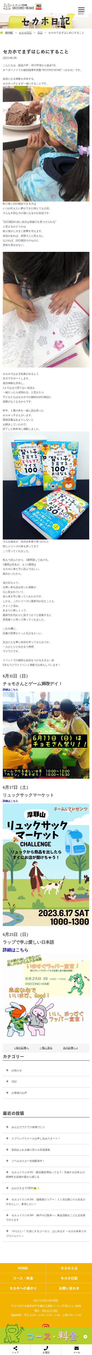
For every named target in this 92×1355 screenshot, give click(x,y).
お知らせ (17, 1070)
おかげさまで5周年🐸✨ (26, 1188)
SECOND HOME (46, 1300)
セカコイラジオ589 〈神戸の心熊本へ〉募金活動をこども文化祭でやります (45, 1218)
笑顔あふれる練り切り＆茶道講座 (31, 1149)
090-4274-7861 (50, 1310)
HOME (9, 32)
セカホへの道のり (23, 1288)
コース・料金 (23, 1278)
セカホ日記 (25, 32)
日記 (40, 32)
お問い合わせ (69, 1288)
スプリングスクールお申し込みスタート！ (36, 1138)
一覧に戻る (46, 1047)
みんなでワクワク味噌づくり (28, 1127)
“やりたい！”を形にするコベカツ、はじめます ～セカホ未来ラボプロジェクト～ (46, 1233)
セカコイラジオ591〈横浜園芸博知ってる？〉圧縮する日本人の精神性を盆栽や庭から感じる (45, 1175)
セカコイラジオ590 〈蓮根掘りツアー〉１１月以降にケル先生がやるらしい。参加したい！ (45, 1202)
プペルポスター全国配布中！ (28, 1160)
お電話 (46, 1352)
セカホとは (69, 1268)
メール (76, 1352)
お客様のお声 (19, 1092)
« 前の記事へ (21, 1047)
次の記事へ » (70, 1047)
